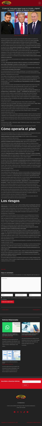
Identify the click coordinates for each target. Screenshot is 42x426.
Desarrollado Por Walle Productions (34, 422)
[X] (21, 412)
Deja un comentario (18, 35)
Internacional (25, 35)
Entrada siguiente (37, 309)
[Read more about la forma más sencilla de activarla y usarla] (11, 355)
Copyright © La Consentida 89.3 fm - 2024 (9, 422)
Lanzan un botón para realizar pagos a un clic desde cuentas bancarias (30, 334)
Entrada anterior (5, 309)
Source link (3, 269)
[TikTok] (24, 412)
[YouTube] (27, 412)
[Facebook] (14, 412)
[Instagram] (18, 412)
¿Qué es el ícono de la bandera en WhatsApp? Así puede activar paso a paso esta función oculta (10, 334)
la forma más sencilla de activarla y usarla (10, 362)
